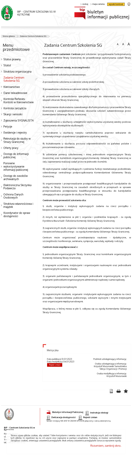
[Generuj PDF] (111, 391)
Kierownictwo (11, 87)
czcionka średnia (122, 44)
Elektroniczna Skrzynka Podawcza (17, 186)
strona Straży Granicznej (129, 4)
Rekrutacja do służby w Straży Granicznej (17, 140)
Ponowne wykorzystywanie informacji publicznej (15, 166)
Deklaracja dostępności (63, 417)
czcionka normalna (116, 44)
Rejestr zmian (54, 365)
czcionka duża (128, 44)
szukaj (85, 4)
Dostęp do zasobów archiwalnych (15, 177)
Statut (7, 65)
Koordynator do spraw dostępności (16, 214)
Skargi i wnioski (12, 114)
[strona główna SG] (9, 416)
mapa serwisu (98, 4)
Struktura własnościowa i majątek (18, 205)
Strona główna (9, 36)
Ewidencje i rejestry (15, 132)
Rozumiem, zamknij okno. (105, 445)
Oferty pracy (10, 148)
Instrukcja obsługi (99, 412)
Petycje (7, 126)
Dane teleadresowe (15, 93)
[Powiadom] (126, 391)
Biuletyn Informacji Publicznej (67, 412)
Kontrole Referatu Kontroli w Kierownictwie (18, 100)
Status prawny (12, 59)
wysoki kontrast (116, 4)
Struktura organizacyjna (17, 71)
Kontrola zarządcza (14, 108)
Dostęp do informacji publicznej (16, 155)
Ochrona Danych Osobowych (13, 196)
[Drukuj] (119, 391)
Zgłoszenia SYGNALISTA (18, 120)
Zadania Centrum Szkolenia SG (33, 36)
